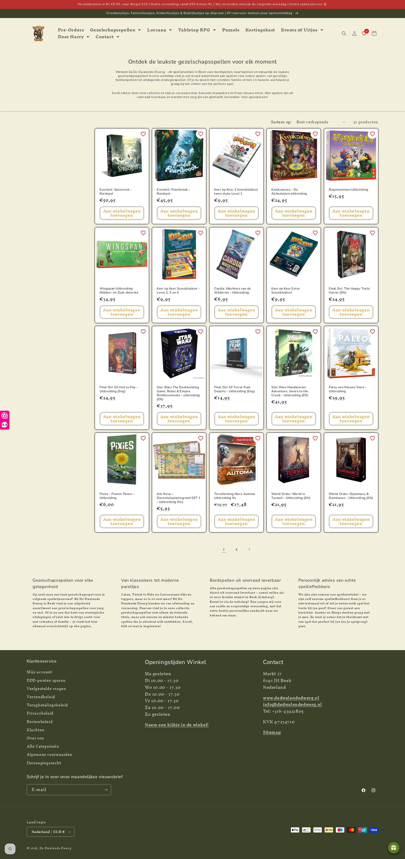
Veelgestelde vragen (46, 689)
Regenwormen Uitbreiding (348, 190)
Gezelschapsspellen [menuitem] (112, 30)
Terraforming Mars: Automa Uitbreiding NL (234, 496)
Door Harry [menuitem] (71, 37)
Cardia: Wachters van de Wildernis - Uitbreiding (232, 291)
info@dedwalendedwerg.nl (292, 704)
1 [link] (224, 549)
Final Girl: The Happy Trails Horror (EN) (349, 291)
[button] (344, 33)
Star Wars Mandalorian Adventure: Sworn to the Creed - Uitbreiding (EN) (289, 391)
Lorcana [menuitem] (156, 30)
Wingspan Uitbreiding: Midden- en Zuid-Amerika (119, 291)
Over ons (35, 738)
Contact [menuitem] (105, 37)
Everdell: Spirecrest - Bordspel (116, 192)
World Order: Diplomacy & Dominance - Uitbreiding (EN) (351, 496)
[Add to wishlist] (143, 134)
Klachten (35, 730)
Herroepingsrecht (44, 763)
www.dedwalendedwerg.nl (291, 698)
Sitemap (272, 732)
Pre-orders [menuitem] (71, 30)
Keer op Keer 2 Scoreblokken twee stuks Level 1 (236, 192)
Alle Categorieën (43, 746)
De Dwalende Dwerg (55, 848)
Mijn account (39, 672)
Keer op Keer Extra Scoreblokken (285, 291)
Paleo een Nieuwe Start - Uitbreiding (348, 389)
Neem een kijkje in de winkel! (177, 725)
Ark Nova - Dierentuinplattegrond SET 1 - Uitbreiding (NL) (178, 498)
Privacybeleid (40, 713)
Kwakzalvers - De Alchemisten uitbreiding (289, 192)
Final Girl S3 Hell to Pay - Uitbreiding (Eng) (119, 389)
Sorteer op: (281, 122)
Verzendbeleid (41, 697)
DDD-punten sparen (46, 680)
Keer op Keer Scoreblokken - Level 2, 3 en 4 (178, 291)
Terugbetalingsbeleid (47, 705)
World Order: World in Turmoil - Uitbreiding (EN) (291, 496)
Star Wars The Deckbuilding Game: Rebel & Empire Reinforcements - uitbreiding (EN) (178, 393)
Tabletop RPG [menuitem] (194, 30)
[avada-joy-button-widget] (393, 847)
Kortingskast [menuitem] (260, 30)
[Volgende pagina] (249, 549)
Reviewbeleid (39, 722)
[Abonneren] (106, 789)
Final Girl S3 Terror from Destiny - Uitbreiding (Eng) (234, 389)
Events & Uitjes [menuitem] (299, 30)
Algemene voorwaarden (49, 754)
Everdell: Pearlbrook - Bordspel (173, 192)
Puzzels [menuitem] (231, 30)
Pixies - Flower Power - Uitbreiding (117, 496)
